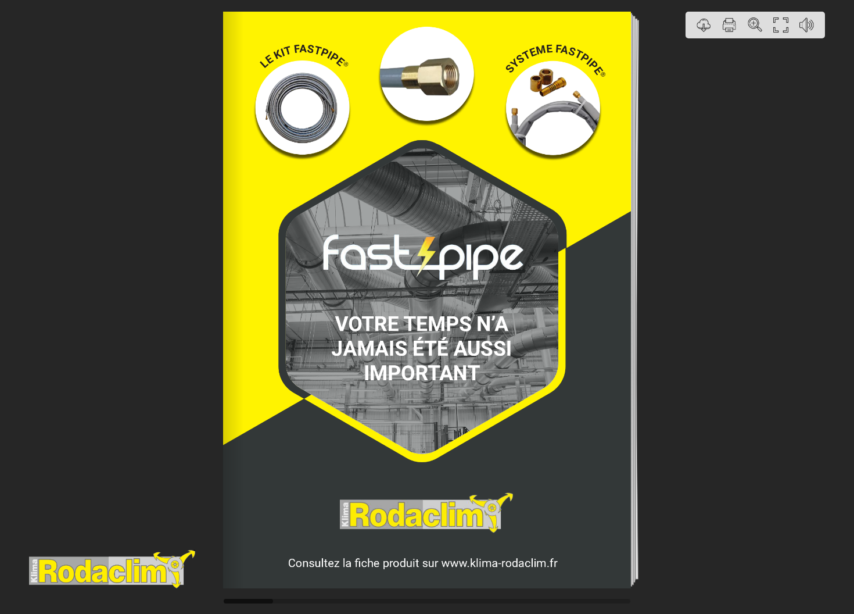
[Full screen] (781, 25)
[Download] (704, 25)
